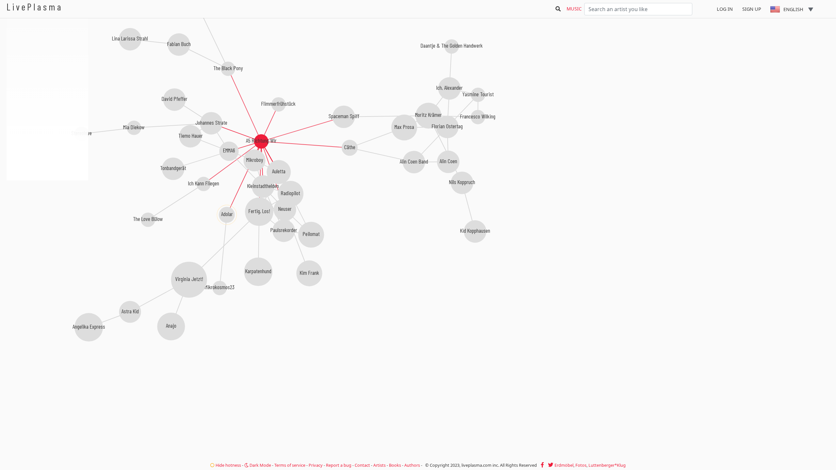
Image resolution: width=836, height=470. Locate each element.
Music (574, 9)
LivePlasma (35, 6)
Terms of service (289, 465)
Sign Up (751, 9)
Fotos (581, 465)
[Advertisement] (47, 215)
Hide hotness (228, 465)
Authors (412, 465)
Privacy (316, 465)
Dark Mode (260, 465)
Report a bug (338, 465)
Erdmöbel (564, 465)
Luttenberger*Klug (607, 465)
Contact (362, 465)
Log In (725, 9)
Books (395, 465)
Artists (379, 465)
